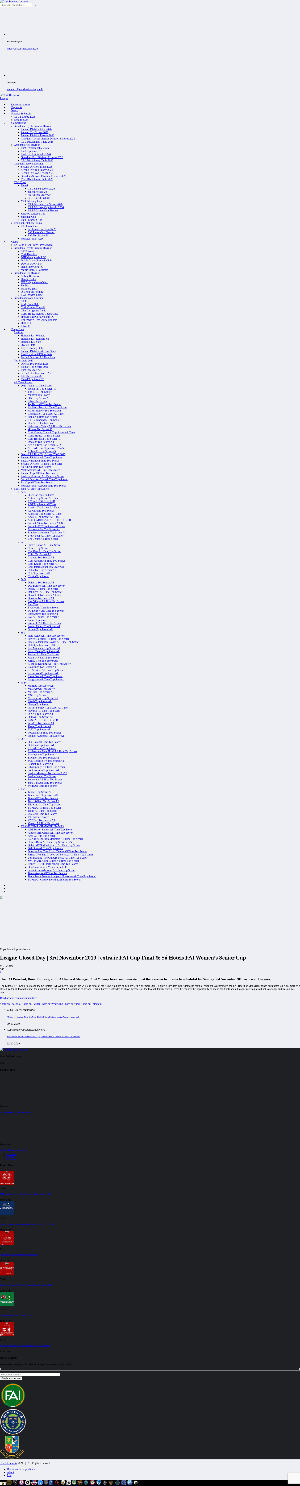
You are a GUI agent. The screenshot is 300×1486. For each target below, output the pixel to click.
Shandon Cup (28, 216)
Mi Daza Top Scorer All (41, 691)
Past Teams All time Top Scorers (31, 488)
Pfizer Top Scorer (37, 401)
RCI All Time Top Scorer (42, 748)
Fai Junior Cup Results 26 (42, 229)
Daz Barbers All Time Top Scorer (46, 585)
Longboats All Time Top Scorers (46, 679)
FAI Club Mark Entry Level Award (33, 244)
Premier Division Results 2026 (37, 135)
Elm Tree (33, 604)
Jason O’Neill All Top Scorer (44, 657)
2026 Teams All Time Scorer (36, 385)
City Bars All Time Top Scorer (44, 551)
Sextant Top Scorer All (40, 763)
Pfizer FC (26, 326)
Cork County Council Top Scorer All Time (51, 432)
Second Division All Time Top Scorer (41, 463)
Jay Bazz (26, 285)
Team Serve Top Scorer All (43, 795)
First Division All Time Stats (36, 354)
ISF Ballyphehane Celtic (34, 282)
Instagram (12, 1159)
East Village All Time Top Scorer (46, 601)
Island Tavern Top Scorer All (44, 651)
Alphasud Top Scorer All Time (44, 513)
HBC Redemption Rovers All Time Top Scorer (53, 641)
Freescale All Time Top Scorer (44, 623)
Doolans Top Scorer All (41, 441)
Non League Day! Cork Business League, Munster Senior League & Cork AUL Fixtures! (43, 1037)
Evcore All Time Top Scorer (43, 607)
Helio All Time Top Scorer (42, 416)
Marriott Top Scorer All (40, 685)
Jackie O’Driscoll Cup (33, 213)
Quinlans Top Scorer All (41, 745)
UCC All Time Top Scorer (42, 813)
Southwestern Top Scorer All (44, 770)
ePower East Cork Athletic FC (37, 316)
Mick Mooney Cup (31, 201)
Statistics (18, 332)
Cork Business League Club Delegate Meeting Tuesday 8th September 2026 (26, 1285)
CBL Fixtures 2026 (24, 116)
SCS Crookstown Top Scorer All (46, 760)
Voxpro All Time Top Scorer (43, 823)
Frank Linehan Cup (31, 219)
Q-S (23, 738)
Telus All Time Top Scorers (43, 798)
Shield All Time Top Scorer (36, 466)
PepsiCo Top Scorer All (41, 723)
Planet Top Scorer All (39, 726)
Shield (24, 185)
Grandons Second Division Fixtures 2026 (43, 176)
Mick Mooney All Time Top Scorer (40, 469)
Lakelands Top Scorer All (42, 666)
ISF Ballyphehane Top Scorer (44, 419)
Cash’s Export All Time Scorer (44, 545)
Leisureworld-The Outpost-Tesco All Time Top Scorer (57, 857)
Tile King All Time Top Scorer (44, 804)
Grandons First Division (27, 144)
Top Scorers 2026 (23, 360)
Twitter (10, 1156)
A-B (23, 491)
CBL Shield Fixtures (39, 197)
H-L (23, 632)
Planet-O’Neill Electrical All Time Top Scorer (53, 863)
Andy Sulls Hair (30, 304)
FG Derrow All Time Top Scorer (46, 610)
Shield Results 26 (37, 191)
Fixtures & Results (21, 113)
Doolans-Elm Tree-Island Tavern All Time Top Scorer (57, 851)
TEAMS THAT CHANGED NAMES (42, 826)
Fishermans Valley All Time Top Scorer (49, 426)
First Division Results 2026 (36, 154)
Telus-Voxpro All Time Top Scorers (47, 873)
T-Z (23, 788)
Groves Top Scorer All (40, 629)
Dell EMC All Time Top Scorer (45, 591)
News (14, 110)
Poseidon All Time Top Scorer (44, 732)
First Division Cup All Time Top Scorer (42, 476)
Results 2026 (21, 119)
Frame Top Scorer (38, 620)
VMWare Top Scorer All (41, 820)
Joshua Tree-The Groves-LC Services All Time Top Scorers (60, 854)
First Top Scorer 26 (31, 151)
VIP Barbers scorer (38, 817)
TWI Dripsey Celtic (32, 294)
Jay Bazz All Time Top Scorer (44, 404)
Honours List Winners (33, 335)
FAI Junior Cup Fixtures (41, 232)
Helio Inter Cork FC (32, 266)
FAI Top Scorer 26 (38, 235)
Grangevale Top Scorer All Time (46, 413)
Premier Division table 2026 (36, 129)
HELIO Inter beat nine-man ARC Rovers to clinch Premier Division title (25, 1194)
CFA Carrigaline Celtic (33, 310)
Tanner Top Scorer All (40, 792)
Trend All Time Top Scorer (42, 810)
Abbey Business (30, 276)
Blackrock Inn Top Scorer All (44, 529)
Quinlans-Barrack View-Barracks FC (48, 867)
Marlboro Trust (29, 288)
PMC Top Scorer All (39, 729)
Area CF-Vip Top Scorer (41, 835)
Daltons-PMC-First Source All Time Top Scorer (54, 845)
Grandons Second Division (29, 163)
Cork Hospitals (29, 254)
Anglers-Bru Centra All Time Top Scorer (50, 832)
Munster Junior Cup (32, 238)
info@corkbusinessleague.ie (22, 48)
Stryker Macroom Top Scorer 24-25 (47, 773)
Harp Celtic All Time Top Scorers (46, 635)
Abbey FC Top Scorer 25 (42, 451)
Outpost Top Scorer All (40, 716)
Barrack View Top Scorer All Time (47, 523)
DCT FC (26, 323)
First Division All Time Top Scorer (40, 460)
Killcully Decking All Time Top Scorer (49, 663)
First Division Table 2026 (35, 147)
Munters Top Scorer (39, 394)
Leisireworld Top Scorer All (43, 673)
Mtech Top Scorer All (40, 701)
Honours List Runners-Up (35, 338)
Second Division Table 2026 (36, 166)
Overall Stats (28, 344)
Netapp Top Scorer (38, 704)
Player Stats (17, 329)
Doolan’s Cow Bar (31, 263)
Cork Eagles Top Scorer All (43, 563)
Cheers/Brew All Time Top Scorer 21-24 (50, 842)
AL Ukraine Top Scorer (41, 510)
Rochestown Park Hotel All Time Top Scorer (52, 751)
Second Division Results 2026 (37, 172)
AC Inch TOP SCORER (41, 501)
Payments (16, 107)
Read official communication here (18, 998)
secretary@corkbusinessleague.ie (25, 89)
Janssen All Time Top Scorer (43, 654)
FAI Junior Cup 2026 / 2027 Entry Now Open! (16, 1315)
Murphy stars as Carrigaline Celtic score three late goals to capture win (25, 1346)
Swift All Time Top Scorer (42, 785)
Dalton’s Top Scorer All (41, 582)
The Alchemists (8, 1463)
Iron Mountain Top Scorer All (44, 648)
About (10, 1472)
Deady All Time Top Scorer (43, 588)
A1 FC (24, 301)
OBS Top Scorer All (39, 398)
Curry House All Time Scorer (44, 435)
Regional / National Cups (28, 222)
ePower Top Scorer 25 (40, 429)
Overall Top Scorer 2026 (34, 363)
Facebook (11, 1154)
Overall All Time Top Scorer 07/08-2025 (43, 454)
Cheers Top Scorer (38, 548)
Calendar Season (20, 104)
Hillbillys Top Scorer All (41, 645)
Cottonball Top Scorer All (42, 570)
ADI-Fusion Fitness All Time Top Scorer (50, 829)
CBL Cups (20, 182)
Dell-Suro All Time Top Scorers (45, 848)
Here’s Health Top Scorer (42, 423)
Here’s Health (28, 279)
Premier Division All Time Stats (38, 351)
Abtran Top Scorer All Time (43, 498)
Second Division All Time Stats (38, 357)
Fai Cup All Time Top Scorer (37, 482)
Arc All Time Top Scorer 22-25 (45, 444)
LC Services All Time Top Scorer (46, 670)
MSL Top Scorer (37, 695)
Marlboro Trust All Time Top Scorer (47, 407)
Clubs (14, 241)
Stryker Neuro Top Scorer (42, 776)
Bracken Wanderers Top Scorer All (47, 532)
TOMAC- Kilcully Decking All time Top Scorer (54, 879)
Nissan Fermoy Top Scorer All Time (48, 707)
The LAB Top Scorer (39, 391)
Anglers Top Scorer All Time (44, 516)
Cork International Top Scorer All (46, 566)
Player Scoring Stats (32, 348)
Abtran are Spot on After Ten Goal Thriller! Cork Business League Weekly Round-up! (43, 1017)
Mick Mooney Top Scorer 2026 (45, 204)
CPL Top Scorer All (39, 573)
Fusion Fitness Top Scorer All (44, 626)
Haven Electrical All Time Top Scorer (48, 638)
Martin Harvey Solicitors (34, 269)
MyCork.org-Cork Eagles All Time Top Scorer (53, 860)
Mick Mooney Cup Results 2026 (46, 207)
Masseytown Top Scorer (41, 688)
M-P (23, 682)
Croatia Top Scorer (38, 576)
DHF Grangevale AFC (33, 257)
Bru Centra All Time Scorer (43, 538)
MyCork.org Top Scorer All (43, 698)
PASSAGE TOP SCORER (43, 720)
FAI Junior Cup (29, 226)
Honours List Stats (31, 341)
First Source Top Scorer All (43, 613)
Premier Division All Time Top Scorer (41, 457)
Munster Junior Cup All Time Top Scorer (43, 485)
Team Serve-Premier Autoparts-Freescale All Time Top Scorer (62, 876)
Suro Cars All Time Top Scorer (45, 782)
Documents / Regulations (21, 1469)
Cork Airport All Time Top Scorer (46, 560)
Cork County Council (33, 307)
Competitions (18, 122)
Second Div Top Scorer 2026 (37, 169)
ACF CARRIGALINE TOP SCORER (49, 519)
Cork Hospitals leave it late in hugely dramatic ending (19, 1255)
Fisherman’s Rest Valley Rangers (39, 319)
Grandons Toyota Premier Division (33, 126)
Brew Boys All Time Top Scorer (45, 535)
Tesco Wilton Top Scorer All (43, 801)
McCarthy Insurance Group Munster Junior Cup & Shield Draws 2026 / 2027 (27, 1224)
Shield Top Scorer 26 (39, 194)
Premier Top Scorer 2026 (34, 132)
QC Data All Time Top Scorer (44, 741)
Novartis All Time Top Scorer (44, 710)
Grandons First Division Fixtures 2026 (42, 157)
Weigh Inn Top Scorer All (42, 388)
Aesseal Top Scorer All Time (43, 507)
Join (9, 1475)
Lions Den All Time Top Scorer (45, 676)
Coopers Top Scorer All (41, 557)
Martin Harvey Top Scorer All (44, 410)
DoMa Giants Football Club (36, 260)
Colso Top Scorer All (39, 554)
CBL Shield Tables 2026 (41, 188)
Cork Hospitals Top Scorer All (44, 438)
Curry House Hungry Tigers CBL (39, 313)
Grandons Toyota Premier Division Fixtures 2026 (48, 138)
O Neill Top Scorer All (40, 713)
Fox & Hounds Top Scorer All (44, 616)
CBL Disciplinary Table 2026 (37, 141)
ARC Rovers (28, 251)
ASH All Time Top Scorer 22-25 (46, 448)
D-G (23, 579)
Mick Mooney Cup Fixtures (43, 210)
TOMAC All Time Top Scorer (44, 807)
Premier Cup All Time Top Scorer (39, 473)
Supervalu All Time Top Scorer (45, 779)
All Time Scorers (23, 382)
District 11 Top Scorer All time (44, 595)
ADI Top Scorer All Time (42, 504)
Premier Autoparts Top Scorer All (46, 735)
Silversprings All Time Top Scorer (46, 766)
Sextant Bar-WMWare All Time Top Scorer (51, 870)
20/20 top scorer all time (41, 494)
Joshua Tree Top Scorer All (43, 660)
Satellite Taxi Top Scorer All (43, 757)
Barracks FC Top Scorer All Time (46, 526)
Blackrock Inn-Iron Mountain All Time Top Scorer (55, 838)
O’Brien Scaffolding (32, 291)
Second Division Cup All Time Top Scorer (44, 479)
